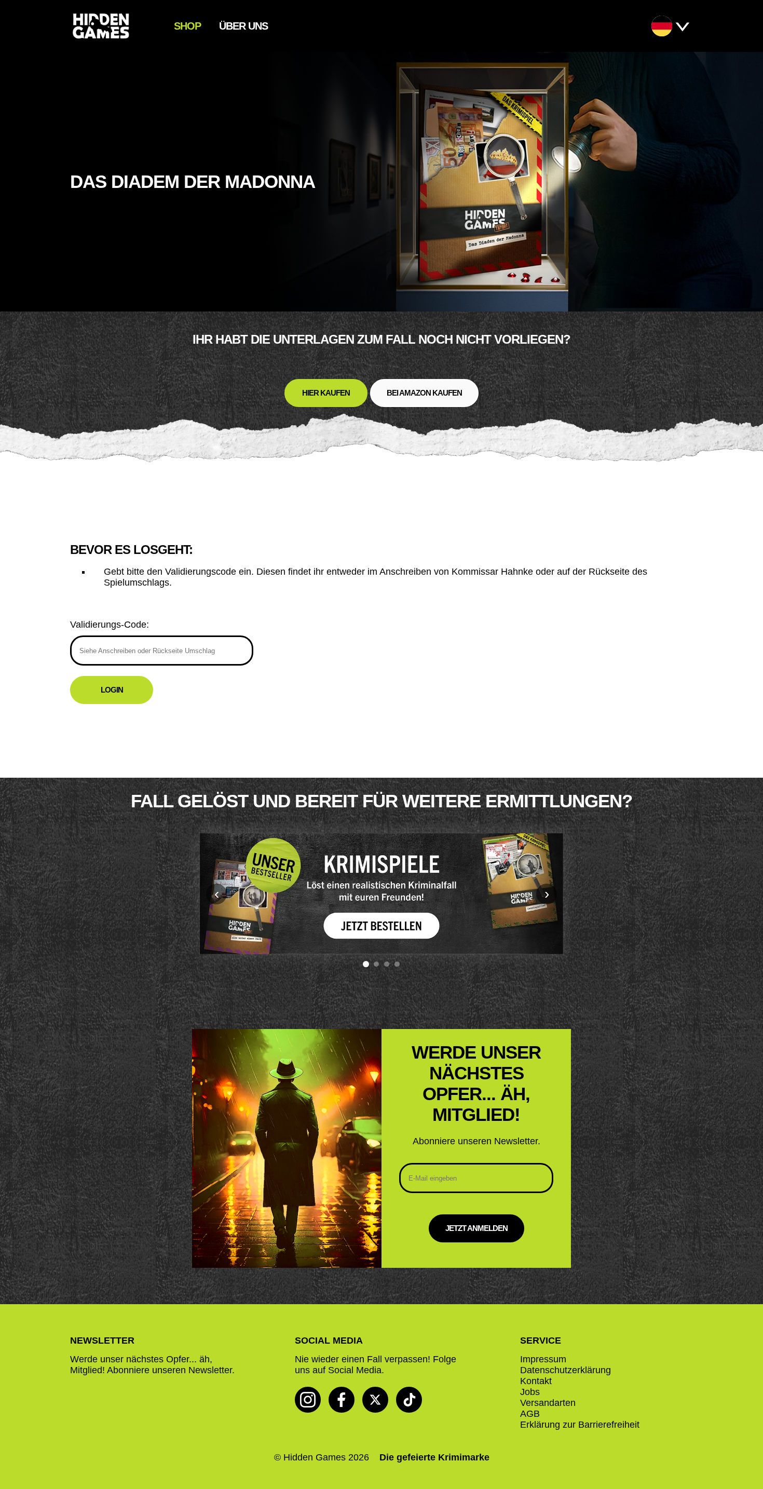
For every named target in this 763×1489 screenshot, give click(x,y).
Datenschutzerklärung (565, 1370)
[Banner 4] (397, 964)
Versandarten (548, 1403)
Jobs (530, 1392)
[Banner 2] (376, 964)
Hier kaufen (326, 392)
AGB (530, 1414)
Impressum (543, 1359)
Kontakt (536, 1381)
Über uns (243, 26)
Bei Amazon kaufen (424, 392)
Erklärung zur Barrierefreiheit (579, 1424)
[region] (381, 900)
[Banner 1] (366, 964)
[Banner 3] (386, 964)
